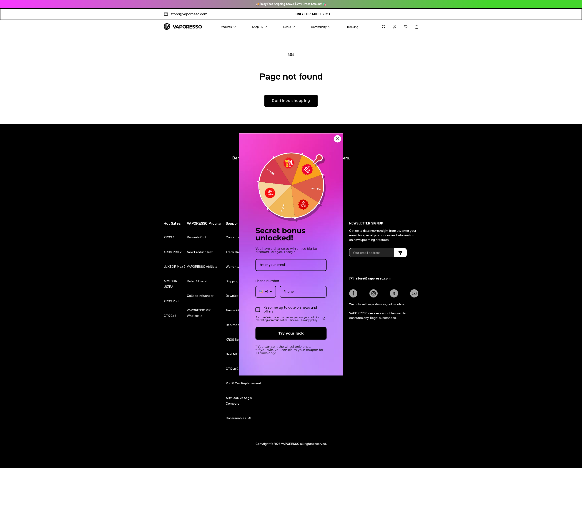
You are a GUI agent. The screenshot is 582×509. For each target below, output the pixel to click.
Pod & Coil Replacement (243, 383)
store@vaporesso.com (189, 14)
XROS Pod (171, 301)
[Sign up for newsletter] (400, 252)
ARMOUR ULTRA (170, 283)
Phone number (267, 281)
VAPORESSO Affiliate (202, 266)
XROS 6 (169, 237)
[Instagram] (373, 293)
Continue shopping (291, 100)
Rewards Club (197, 237)
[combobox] (266, 292)
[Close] (337, 138)
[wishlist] (401, 26)
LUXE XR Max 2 (174, 266)
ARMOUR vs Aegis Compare (239, 400)
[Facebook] (353, 293)
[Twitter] (394, 293)
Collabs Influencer (200, 295)
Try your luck (291, 333)
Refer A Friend (197, 281)
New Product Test (200, 252)
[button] (379, 26)
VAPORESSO (290, 444)
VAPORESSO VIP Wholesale (199, 312)
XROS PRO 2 (172, 252)
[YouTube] (414, 293)
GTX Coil (170, 315)
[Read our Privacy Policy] (324, 318)
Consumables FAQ (239, 418)
